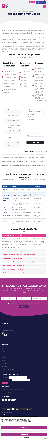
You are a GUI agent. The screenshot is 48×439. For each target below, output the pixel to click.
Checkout (4, 351)
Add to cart (36, 142)
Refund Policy (4, 366)
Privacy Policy (20, 437)
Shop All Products (5, 347)
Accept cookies (24, 427)
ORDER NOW (42, 2)
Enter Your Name (5, 377)
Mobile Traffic (6, 212)
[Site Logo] (5, 6)
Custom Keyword (31, 119)
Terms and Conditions (6, 365)
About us (3, 357)
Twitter (6, 400)
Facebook (3, 400)
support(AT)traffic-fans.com (10, 392)
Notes (28, 135)
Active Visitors (8, 167)
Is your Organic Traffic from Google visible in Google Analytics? (19, 262)
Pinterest (9, 400)
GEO (28, 109)
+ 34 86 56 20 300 (8, 391)
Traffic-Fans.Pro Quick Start (7, 371)
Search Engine (30, 114)
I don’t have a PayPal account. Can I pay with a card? (16, 251)
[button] (41, 6)
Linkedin (14, 400)
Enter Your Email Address (7, 379)
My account (4, 348)
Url (27, 130)
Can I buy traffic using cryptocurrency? (13, 235)
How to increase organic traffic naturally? (13, 265)
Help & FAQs (4, 359)
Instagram (11, 400)
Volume (6, 109)
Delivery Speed (30, 124)
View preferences (24, 434)
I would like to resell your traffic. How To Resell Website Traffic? (19, 254)
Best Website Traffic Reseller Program (9, 368)
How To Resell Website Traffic (8, 369)
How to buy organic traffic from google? (13, 269)
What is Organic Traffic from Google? (12, 258)
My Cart (3, 350)
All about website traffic (6, 360)
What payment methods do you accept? (13, 273)
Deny (24, 431)
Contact (3, 362)
